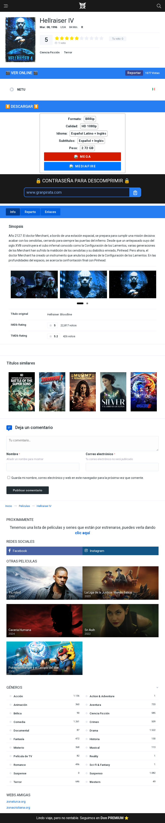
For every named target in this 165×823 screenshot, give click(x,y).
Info (13, 212)
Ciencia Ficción (50, 52)
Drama (94, 730)
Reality (94, 756)
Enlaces (50, 212)
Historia (94, 739)
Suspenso (96, 773)
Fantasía (19, 739)
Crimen (94, 722)
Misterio (19, 747)
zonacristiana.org (18, 807)
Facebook (20, 551)
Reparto (30, 212)
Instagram (97, 551)
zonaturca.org (16, 801)
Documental (21, 730)
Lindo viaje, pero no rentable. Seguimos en (82, 818)
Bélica (17, 713)
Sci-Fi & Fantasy (100, 764)
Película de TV (23, 756)
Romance (20, 764)
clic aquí (82, 533)
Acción (18, 696)
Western (95, 782)
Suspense (20, 773)
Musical (94, 747)
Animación (20, 704)
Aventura (95, 704)
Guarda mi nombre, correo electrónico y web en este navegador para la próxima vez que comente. (77, 478)
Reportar (134, 73)
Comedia (19, 722)
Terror (68, 52)
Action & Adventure (102, 696)
